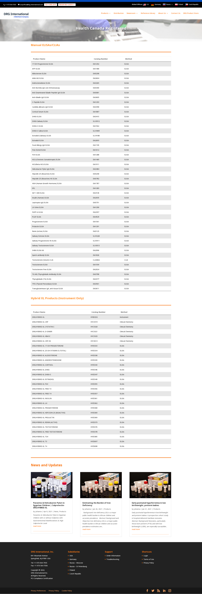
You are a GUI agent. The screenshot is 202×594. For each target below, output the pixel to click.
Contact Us (175, 13)
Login (146, 556)
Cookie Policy (67, 591)
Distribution (119, 13)
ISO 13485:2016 (50, 5)
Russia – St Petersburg (78, 566)
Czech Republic (193, 4)
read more (37, 526)
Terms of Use (149, 559)
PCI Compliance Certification (42, 578)
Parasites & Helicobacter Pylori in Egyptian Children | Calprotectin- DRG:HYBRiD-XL (49, 505)
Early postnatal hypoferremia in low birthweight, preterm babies (149, 504)
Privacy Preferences (38, 591)
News (56, 511)
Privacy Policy (149, 563)
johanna (38, 511)
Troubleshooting (112, 559)
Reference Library (148, 13)
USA (71, 556)
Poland (181, 4)
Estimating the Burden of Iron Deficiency (97, 504)
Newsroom (131, 13)
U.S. (148, 4)
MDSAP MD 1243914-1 (66, 5)
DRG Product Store (190, 13)
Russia (168, 4)
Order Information (113, 556)
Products (62, 511)
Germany (158, 4)
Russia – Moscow (76, 563)
